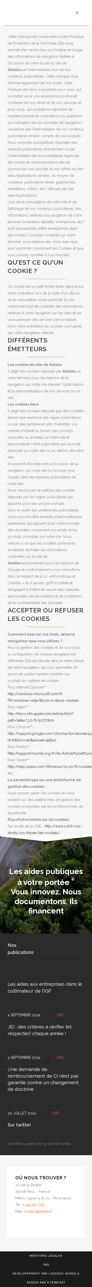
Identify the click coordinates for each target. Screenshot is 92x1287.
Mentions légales (46, 1255)
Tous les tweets (61, 1126)
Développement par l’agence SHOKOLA (46, 1273)
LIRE (55, 1113)
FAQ (46, 1264)
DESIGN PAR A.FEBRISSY (46, 1282)
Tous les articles (60, 947)
